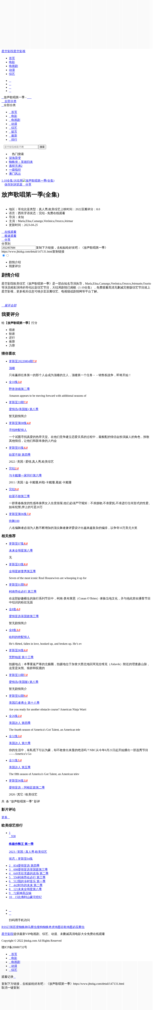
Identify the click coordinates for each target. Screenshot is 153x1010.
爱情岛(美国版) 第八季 (23, 409)
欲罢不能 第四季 (20, 454)
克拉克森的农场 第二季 (29, 873)
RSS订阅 (7, 927)
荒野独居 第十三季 (21, 657)
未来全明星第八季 (21, 550)
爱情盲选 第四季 (24, 865)
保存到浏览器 (13, 184)
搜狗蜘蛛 (43, 927)
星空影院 (7, 51)
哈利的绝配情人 (19, 637)
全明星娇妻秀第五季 (22, 571)
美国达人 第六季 (20, 743)
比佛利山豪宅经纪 (25, 897)
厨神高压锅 (20, 893)
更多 (5, 817)
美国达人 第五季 (20, 767)
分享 (26, 184)
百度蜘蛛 (19, 927)
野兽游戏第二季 (19, 389)
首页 (12, 58)
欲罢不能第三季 (19, 496)
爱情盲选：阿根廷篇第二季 (27, 787)
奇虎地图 (55, 927)
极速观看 (8, 235)
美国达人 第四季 (20, 723)
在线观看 (8, 231)
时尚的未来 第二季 (26, 885)
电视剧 (13, 66)
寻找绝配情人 (18, 430)
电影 (12, 62)
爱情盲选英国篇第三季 (24, 616)
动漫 (12, 70)
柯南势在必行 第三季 (23, 591)
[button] (15, 262)
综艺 (12, 73)
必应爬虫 (79, 927)
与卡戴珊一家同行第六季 (25, 475)
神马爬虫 (31, 927)
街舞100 (14, 521)
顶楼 (12, 368)
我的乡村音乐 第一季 (27, 881)
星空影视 (19, 51)
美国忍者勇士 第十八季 (24, 702)
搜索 (42, 146)
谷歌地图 (67, 927)
